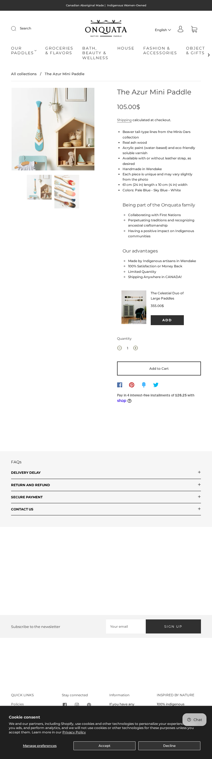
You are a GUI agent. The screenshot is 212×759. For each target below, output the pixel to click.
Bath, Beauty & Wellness (95, 53)
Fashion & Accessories (160, 51)
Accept (104, 746)
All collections (24, 74)
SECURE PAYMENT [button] (27, 497)
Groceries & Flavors (59, 51)
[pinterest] (89, 705)
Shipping (124, 120)
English (161, 30)
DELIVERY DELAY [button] (26, 472)
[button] (20, 130)
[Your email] (126, 626)
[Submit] (17, 28)
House (125, 48)
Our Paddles (22, 51)
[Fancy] (144, 385)
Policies (17, 704)
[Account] (180, 30)
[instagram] (77, 705)
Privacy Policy (74, 732)
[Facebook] (120, 385)
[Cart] (194, 30)
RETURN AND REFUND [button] (30, 485)
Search (25, 28)
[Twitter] (156, 385)
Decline (169, 746)
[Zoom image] (53, 130)
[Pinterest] (132, 385)
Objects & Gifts (197, 51)
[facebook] (65, 705)
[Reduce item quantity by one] (119, 349)
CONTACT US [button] (22, 509)
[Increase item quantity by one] (135, 349)
